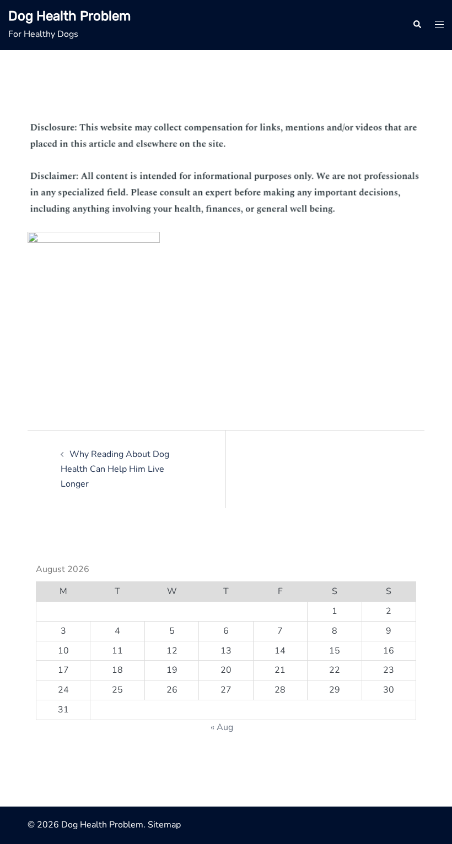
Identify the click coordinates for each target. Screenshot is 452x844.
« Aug (222, 727)
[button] (416, 24)
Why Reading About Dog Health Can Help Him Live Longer (115, 469)
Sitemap (164, 825)
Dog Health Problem (69, 16)
